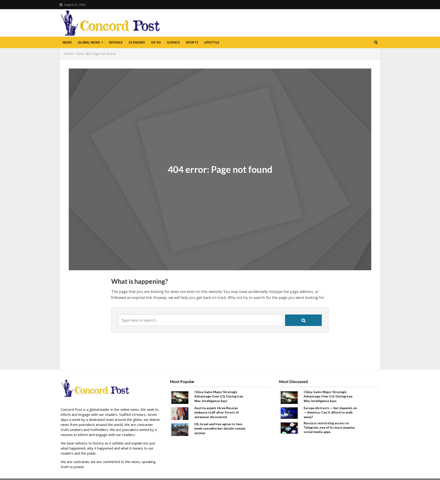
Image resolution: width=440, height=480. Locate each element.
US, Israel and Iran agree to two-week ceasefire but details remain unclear (219, 428)
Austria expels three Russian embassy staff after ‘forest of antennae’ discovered (216, 412)
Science (173, 42)
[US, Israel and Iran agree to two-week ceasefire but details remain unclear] (179, 429)
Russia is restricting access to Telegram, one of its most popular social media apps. (329, 427)
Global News (89, 42)
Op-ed (156, 42)
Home (68, 53)
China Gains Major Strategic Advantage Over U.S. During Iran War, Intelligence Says (218, 396)
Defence (116, 42)
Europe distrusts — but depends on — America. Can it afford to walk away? (330, 412)
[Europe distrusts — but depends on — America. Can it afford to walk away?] (289, 412)
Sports (192, 42)
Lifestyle (212, 42)
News (67, 42)
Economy (137, 42)
